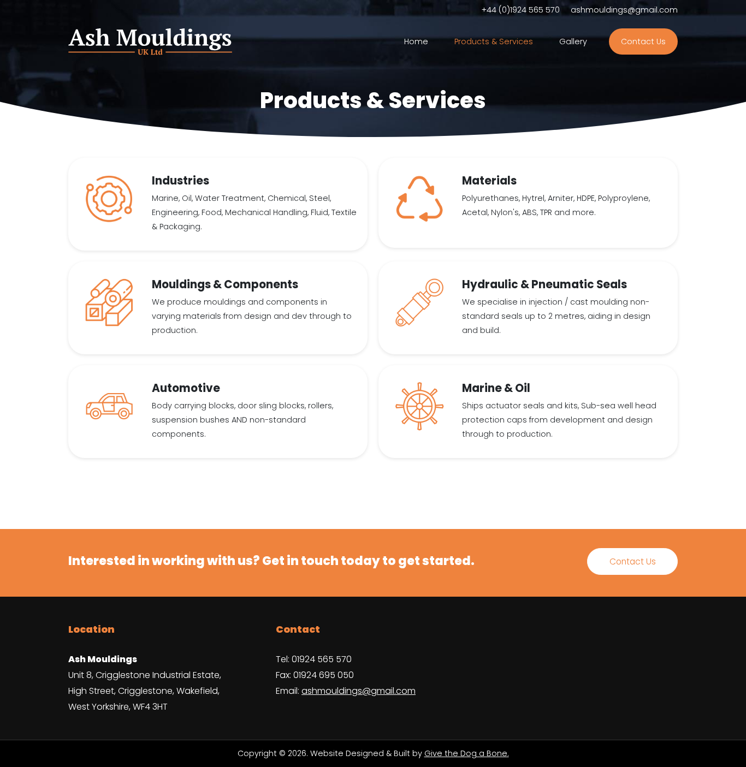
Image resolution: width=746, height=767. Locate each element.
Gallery (573, 41)
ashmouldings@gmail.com (624, 9)
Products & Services (493, 41)
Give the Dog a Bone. (466, 753)
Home (416, 41)
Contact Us (643, 41)
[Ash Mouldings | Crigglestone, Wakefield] (150, 42)
